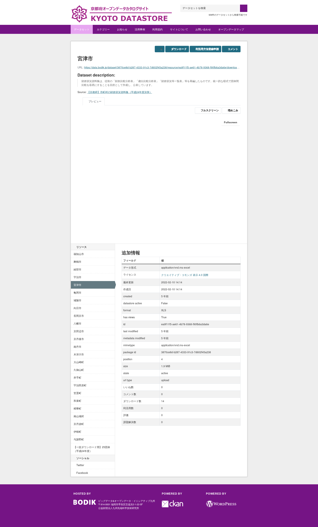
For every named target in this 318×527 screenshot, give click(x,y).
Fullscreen (230, 122)
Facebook (82, 473)
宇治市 (77, 277)
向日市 (77, 308)
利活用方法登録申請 (207, 48)
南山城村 (79, 416)
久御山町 (79, 370)
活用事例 (140, 29)
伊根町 (77, 431)
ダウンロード (179, 48)
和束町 (77, 400)
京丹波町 (79, 424)
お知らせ (122, 29)
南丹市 (77, 346)
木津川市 (79, 354)
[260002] (121, 9)
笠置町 (77, 393)
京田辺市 (79, 331)
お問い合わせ (203, 29)
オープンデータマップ (231, 29)
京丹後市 (79, 339)
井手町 (77, 377)
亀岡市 (77, 292)
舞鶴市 (77, 261)
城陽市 (77, 300)
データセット (81, 29)
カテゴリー (103, 29)
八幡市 (77, 323)
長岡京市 (79, 315)
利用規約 (157, 29)
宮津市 (77, 285)
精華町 (77, 408)
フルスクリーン (210, 110)
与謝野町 (79, 439)
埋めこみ (233, 110)
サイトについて (179, 29)
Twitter (80, 465)
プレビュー (94, 101)
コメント (233, 48)
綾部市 (77, 269)
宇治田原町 (80, 385)
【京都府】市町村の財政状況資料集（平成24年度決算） (119, 92)
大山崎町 (79, 362)
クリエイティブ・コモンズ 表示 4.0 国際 (184, 275)
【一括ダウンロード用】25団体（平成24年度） (92, 449)
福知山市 (79, 254)
